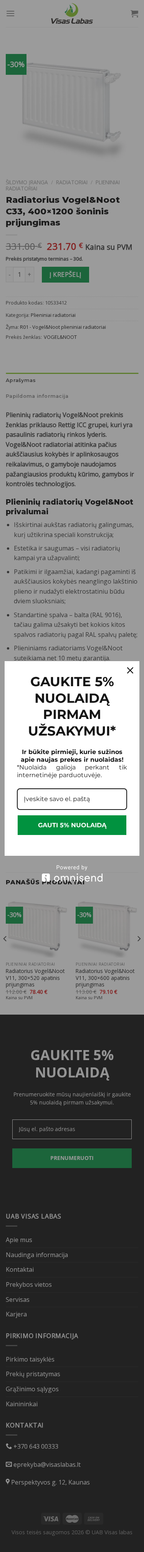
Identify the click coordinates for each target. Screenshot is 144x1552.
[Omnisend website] (72, 873)
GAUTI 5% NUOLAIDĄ (72, 825)
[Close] (130, 670)
